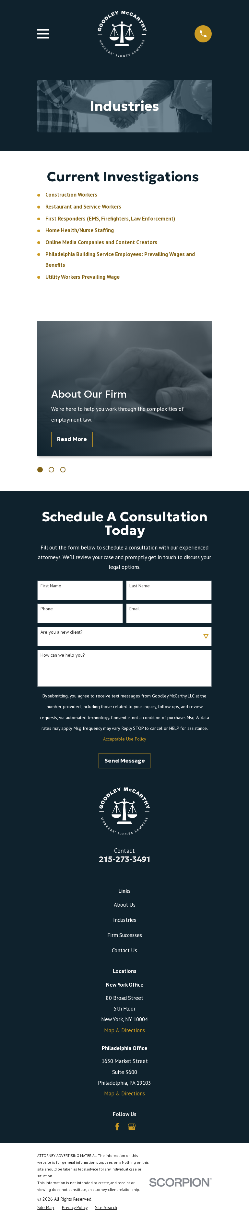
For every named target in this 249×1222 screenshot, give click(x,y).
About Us (125, 904)
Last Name (139, 586)
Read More (72, 439)
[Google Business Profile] (132, 1126)
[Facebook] (117, 1126)
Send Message (124, 760)
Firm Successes (124, 935)
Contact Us (124, 950)
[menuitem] (45, 1207)
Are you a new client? (62, 632)
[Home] (122, 34)
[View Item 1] (40, 469)
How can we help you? (63, 655)
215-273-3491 (124, 859)
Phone (47, 609)
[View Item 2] (51, 469)
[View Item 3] (63, 469)
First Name (51, 586)
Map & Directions (124, 1030)
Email (134, 609)
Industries (124, 919)
